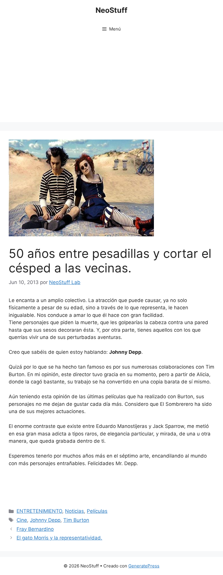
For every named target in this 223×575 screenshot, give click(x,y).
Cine (22, 520)
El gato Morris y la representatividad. (59, 538)
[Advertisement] (111, 81)
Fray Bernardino (35, 529)
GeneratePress (143, 566)
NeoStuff (111, 10)
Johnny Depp (45, 520)
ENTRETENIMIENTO (39, 511)
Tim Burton (76, 520)
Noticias (74, 511)
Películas (97, 511)
